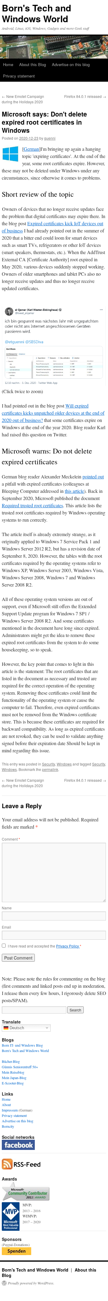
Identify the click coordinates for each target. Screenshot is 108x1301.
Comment (11, 839)
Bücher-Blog (11, 1061)
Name (7, 907)
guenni (50, 138)
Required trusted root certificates (32, 505)
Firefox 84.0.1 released (85, 96)
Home (8, 64)
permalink (50, 769)
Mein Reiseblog (13, 1072)
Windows (64, 763)
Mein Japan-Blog (14, 1077)
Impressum (10, 1110)
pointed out (93, 476)
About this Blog (32, 64)
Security (48, 763)
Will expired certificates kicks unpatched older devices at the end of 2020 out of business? (53, 412)
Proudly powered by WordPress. (31, 1283)
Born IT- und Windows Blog (22, 1045)
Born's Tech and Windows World (36, 13)
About (6, 1104)
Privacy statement (19, 76)
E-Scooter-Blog (13, 1083)
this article (74, 491)
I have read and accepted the (44, 946)
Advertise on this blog (71, 64)
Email (6, 927)
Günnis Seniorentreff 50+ (20, 1066)
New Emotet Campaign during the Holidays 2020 (23, 99)
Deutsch (16, 1027)
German (31, 149)
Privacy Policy (68, 945)
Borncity (8, 1126)
